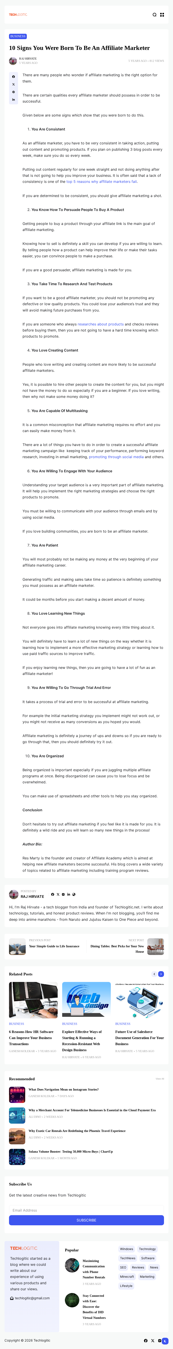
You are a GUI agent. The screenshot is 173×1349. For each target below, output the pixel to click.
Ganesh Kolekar (22, 1051)
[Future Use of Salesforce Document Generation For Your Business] (139, 1000)
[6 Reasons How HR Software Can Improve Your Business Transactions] (33, 1000)
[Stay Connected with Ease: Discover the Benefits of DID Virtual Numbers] (72, 1300)
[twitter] (13, 84)
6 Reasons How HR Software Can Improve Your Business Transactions (31, 1038)
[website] (73, 894)
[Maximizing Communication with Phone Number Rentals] (72, 1265)
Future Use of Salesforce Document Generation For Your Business (139, 1038)
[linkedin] (13, 99)
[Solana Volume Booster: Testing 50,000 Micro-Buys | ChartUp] (17, 1157)
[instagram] (63, 894)
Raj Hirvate (28, 58)
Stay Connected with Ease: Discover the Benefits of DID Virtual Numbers (94, 1307)
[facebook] (13, 76)
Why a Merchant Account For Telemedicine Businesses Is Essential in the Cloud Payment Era (92, 1110)
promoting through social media (116, 457)
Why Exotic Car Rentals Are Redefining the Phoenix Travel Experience (77, 1131)
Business (17, 36)
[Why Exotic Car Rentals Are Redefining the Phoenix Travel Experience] (17, 1136)
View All (160, 1078)
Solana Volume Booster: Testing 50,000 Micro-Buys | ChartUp (71, 1151)
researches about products (101, 324)
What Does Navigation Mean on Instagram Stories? (64, 1089)
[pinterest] (13, 92)
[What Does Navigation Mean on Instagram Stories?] (17, 1095)
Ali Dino (35, 1116)
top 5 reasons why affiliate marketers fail (101, 181)
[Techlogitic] (18, 14)
